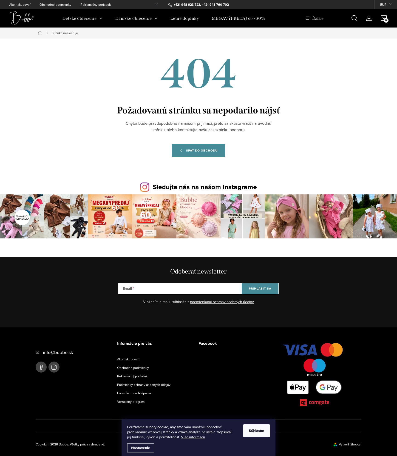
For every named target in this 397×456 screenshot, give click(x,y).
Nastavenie (140, 447)
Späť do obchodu (202, 150)
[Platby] (314, 375)
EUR (383, 4)
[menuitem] (82, 18)
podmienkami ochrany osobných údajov (222, 301)
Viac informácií (193, 436)
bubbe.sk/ (54, 367)
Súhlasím (256, 430)
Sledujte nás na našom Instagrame (205, 187)
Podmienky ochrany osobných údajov (143, 384)
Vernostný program (131, 401)
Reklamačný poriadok (95, 4)
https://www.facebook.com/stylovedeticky (41, 367)
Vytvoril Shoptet (350, 444)
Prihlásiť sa (260, 288)
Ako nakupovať (19, 4)
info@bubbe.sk (58, 352)
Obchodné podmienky (55, 4)
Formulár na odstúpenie (134, 393)
